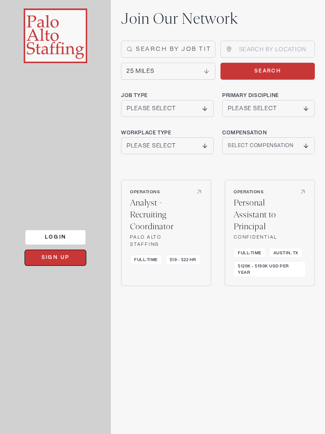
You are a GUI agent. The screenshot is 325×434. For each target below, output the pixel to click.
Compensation (244, 133)
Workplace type (146, 133)
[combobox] (272, 49)
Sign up (55, 257)
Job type (134, 95)
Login (55, 237)
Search (267, 71)
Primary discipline (250, 95)
